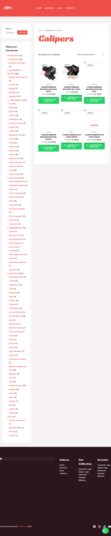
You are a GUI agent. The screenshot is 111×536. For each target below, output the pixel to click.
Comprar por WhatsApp (50, 100)
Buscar (8, 29)
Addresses (83, 475)
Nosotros (49, 8)
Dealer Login (84, 472)
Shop (59, 8)
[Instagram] (99, 526)
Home (39, 8)
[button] (105, 530)
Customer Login (85, 469)
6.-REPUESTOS (49, 30)
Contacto (70, 8)
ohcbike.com (23, 526)
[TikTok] (104, 526)
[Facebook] (94, 526)
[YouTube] (109, 526)
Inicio (40, 30)
